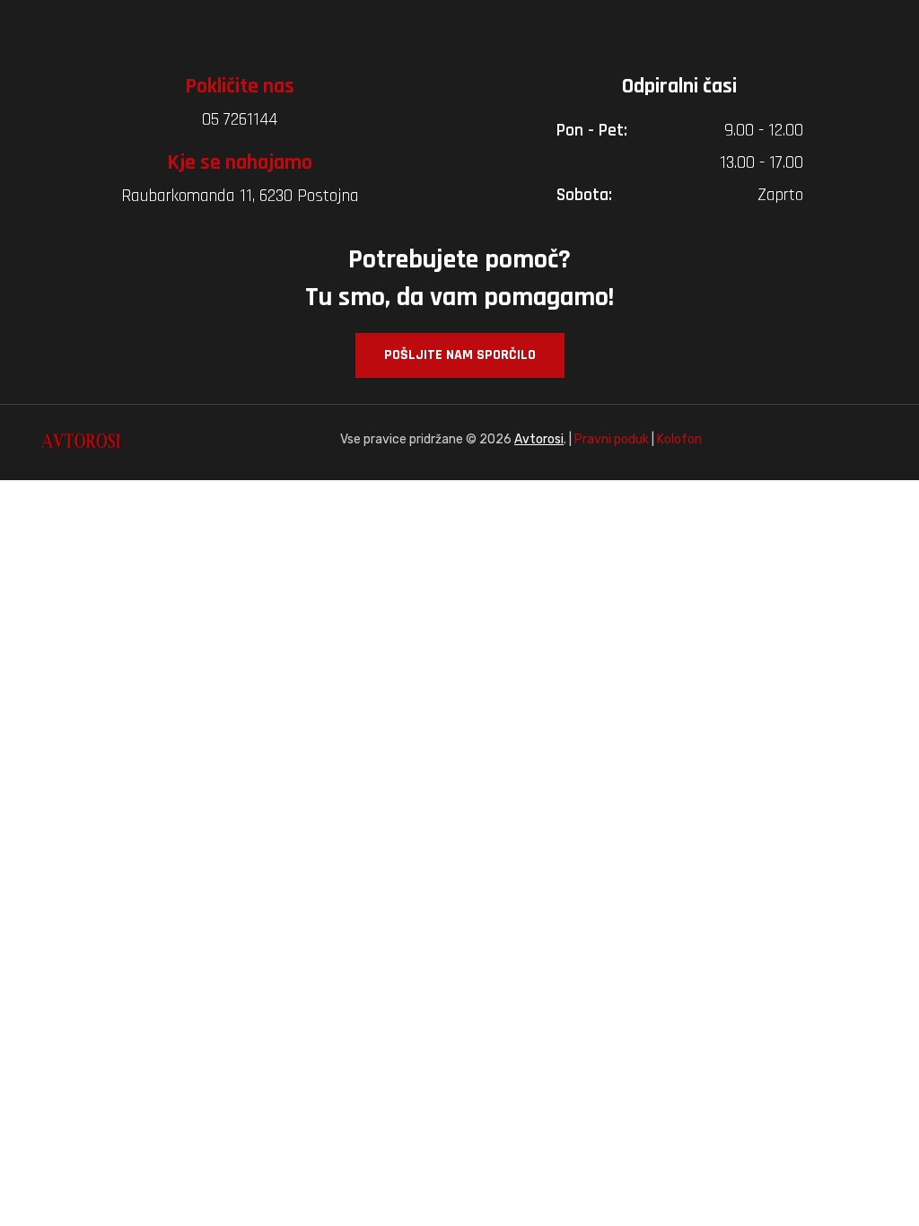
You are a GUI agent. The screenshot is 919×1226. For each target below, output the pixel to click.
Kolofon (679, 439)
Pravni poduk (611, 439)
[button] (460, 355)
